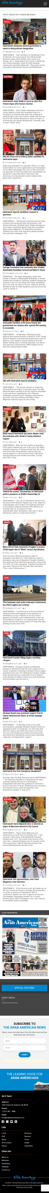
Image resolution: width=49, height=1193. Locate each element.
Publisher (5, 1167)
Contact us (6, 1170)
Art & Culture (9, 467)
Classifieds (28, 1146)
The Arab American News (20, 1183)
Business (7, 409)
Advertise (5, 1160)
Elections (8, 77)
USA (3, 1136)
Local (6, 243)
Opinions (27, 1136)
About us (5, 1157)
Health (6, 522)
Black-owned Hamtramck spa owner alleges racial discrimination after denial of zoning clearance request (23, 436)
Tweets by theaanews (10, 1003)
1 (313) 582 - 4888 (8, 1111)
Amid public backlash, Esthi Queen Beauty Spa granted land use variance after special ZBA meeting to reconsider (24, 325)
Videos (4, 1146)
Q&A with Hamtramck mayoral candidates (20, 381)
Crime (26, 1140)
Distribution (6, 1164)
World (4, 1140)
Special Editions (24, 988)
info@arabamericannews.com (13, 1118)
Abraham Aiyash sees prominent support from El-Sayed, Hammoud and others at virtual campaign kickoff (23, 715)
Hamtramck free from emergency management (22, 771)
